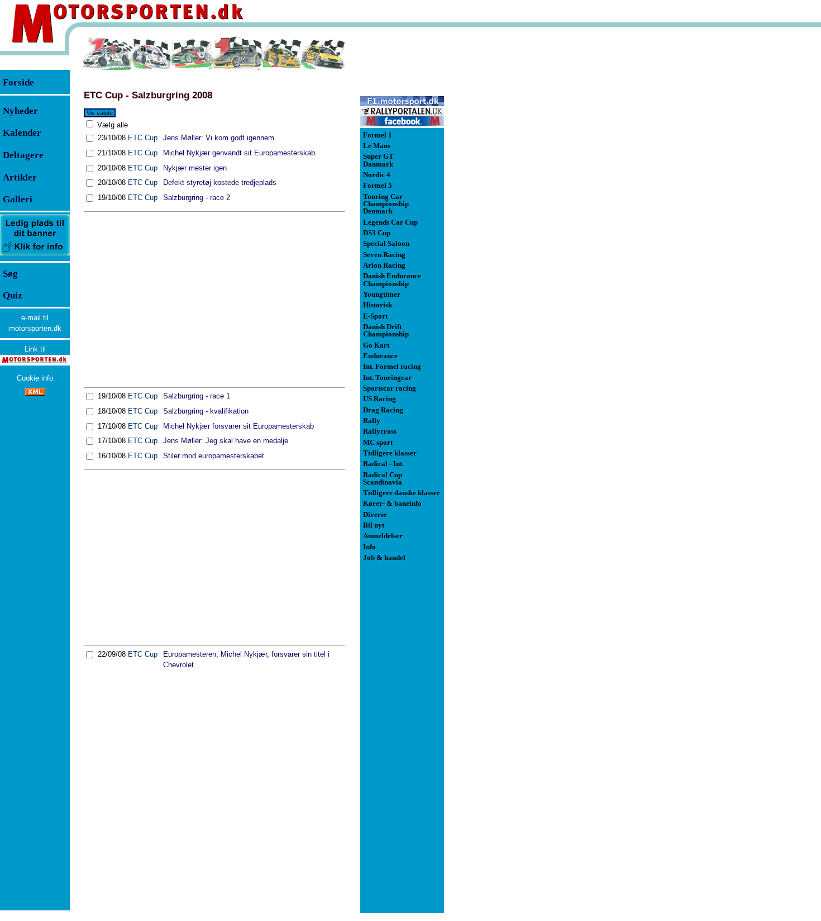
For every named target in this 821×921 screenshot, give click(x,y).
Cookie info (35, 378)
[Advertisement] (214, 299)
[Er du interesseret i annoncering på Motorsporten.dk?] (35, 255)
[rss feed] (35, 393)
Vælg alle (111, 125)
